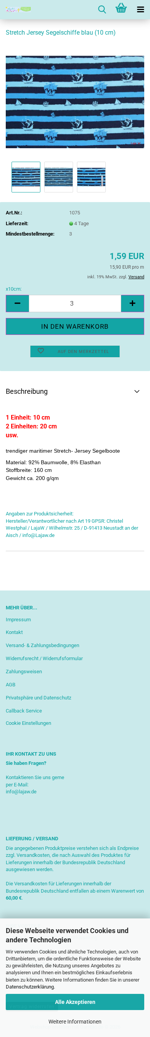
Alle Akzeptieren (75, 1002)
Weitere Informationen (75, 1022)
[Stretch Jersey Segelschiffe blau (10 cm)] (75, 101)
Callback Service (24, 711)
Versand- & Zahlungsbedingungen (42, 645)
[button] (17, 303)
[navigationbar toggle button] (140, 9)
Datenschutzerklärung (30, 987)
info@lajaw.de (21, 791)
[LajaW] (15, 9)
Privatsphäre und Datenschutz (38, 698)
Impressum (18, 619)
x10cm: (14, 289)
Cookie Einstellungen (28, 723)
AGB (10, 684)
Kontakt (14, 632)
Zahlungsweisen (24, 671)
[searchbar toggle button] (102, 9)
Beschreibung (27, 391)
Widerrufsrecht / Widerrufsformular (44, 658)
